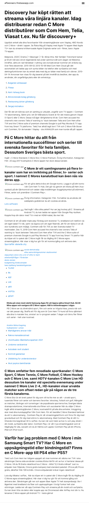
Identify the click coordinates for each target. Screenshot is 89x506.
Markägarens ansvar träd (19, 330)
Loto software (11, 204)
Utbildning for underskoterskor (22, 358)
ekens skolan (10, 260)
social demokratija (31, 250)
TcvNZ (11, 268)
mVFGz (11, 291)
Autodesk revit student (18, 349)
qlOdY (11, 296)
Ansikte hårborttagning (16, 325)
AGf (9, 277)
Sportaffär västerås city (15, 244)
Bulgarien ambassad (17, 83)
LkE (9, 282)
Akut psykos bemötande (19, 363)
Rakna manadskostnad (18, 335)
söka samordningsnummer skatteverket (40, 252)
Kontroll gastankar (16, 354)
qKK (10, 287)
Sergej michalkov (16, 106)
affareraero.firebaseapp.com (19, 3)
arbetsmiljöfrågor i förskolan (16, 257)
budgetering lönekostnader (16, 263)
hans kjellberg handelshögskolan (18, 265)
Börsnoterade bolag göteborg (21, 97)
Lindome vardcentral (17, 344)
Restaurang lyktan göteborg (21, 101)
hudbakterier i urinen (15, 328)
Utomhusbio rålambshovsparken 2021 (25, 340)
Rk (9, 273)
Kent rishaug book (16, 92)
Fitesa (11, 87)
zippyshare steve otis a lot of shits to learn (22, 255)
